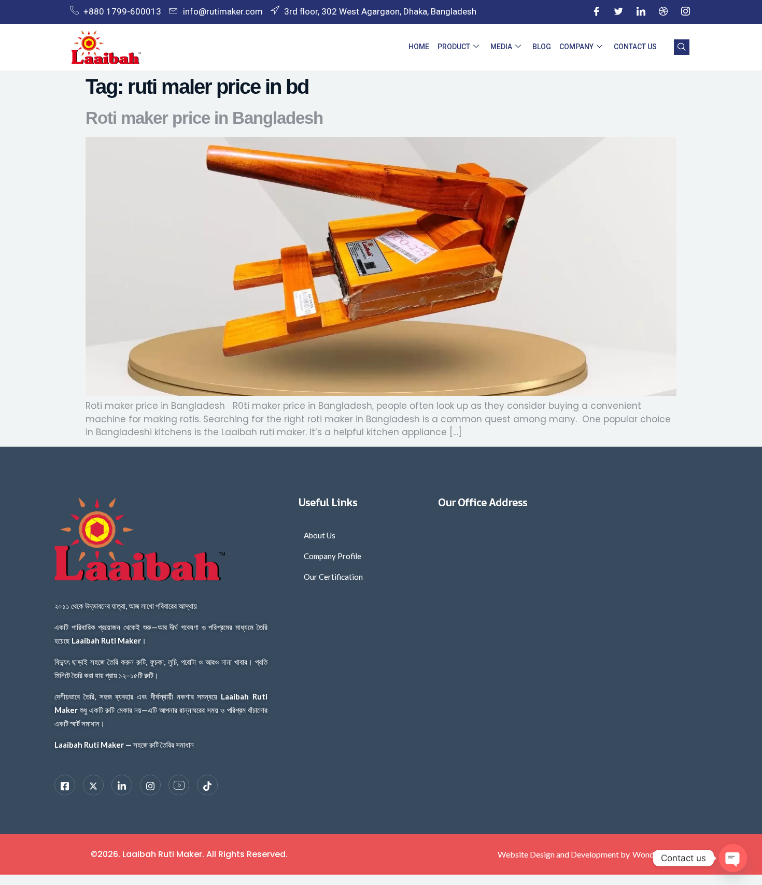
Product (454, 46)
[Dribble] (663, 12)
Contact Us (635, 46)
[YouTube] (178, 785)
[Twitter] (618, 12)
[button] (681, 47)
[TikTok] (207, 785)
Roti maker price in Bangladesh (204, 117)
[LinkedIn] (640, 12)
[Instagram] (685, 12)
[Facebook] (596, 12)
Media (501, 46)
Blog (541, 46)
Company (576, 46)
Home (418, 46)
